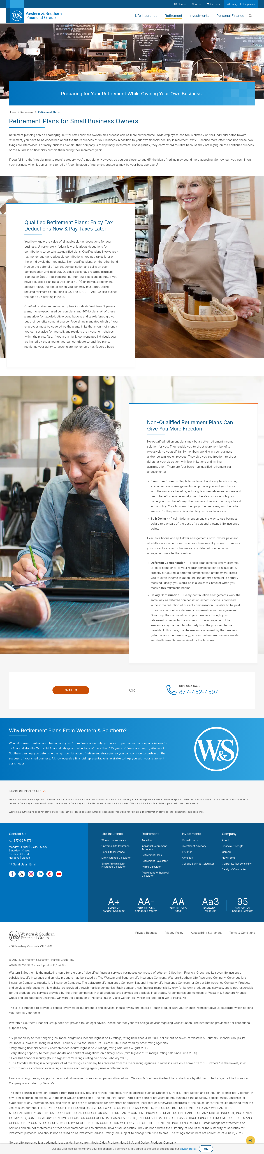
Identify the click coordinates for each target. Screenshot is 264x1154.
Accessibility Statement (206, 932)
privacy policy (188, 1148)
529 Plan (187, 851)
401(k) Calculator (152, 866)
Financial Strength (232, 845)
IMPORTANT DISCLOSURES (25, 791)
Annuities (147, 840)
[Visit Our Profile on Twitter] (21, 873)
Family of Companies (234, 869)
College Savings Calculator (198, 863)
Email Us (71, 690)
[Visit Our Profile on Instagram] (31, 873)
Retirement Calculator (155, 860)
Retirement (27, 112)
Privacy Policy (174, 932)
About (225, 840)
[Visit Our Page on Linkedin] (40, 873)
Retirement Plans (152, 854)
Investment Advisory (194, 845)
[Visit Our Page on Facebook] (12, 873)
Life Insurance (112, 834)
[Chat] (250, 1140)
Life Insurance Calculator (116, 857)
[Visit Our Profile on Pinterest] (49, 873)
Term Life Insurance (113, 851)
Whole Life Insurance (113, 840)
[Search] (250, 15)
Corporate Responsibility (237, 863)
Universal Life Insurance (115, 845)
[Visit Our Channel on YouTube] (59, 873)
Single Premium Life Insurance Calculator (113, 865)
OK (206, 1148)
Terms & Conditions (242, 932)
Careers (226, 851)
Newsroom (228, 857)
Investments (191, 834)
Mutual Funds (190, 840)
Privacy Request (146, 932)
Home (13, 112)
